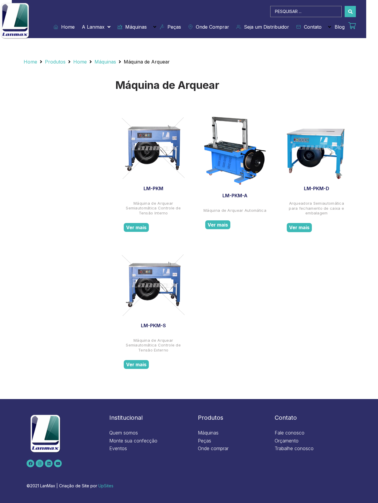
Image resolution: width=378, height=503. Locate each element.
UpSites (105, 485)
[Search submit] (350, 11)
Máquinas (134, 27)
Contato (311, 27)
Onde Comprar (211, 27)
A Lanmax (93, 27)
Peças (172, 27)
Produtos (55, 62)
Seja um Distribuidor (265, 27)
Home (66, 27)
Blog (340, 27)
